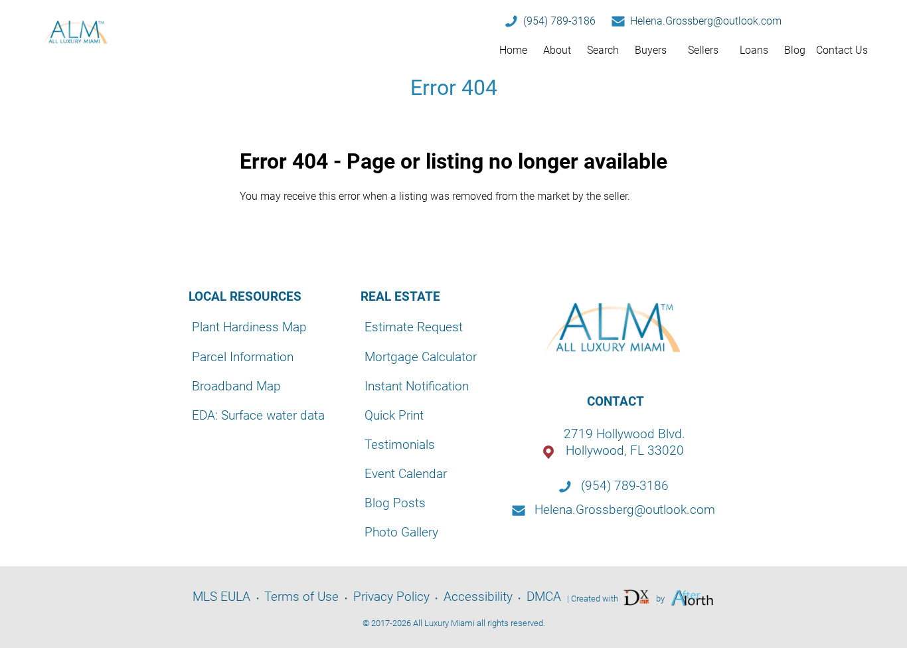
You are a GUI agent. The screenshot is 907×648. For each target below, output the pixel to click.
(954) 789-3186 (559, 21)
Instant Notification (417, 386)
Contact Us (842, 50)
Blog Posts (395, 503)
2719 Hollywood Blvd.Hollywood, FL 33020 (624, 442)
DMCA (544, 596)
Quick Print (394, 415)
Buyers (651, 50)
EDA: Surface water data (258, 415)
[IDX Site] (637, 597)
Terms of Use (301, 596)
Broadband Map (236, 386)
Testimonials (400, 444)
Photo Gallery (401, 532)
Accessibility (478, 596)
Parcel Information (242, 356)
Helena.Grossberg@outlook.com (706, 21)
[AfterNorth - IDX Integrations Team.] (692, 597)
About (557, 50)
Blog (794, 50)
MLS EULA (221, 596)
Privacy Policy (391, 596)
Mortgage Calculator (421, 356)
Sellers (703, 50)
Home (513, 50)
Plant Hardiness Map (249, 327)
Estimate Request (414, 327)
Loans (754, 50)
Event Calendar (406, 473)
